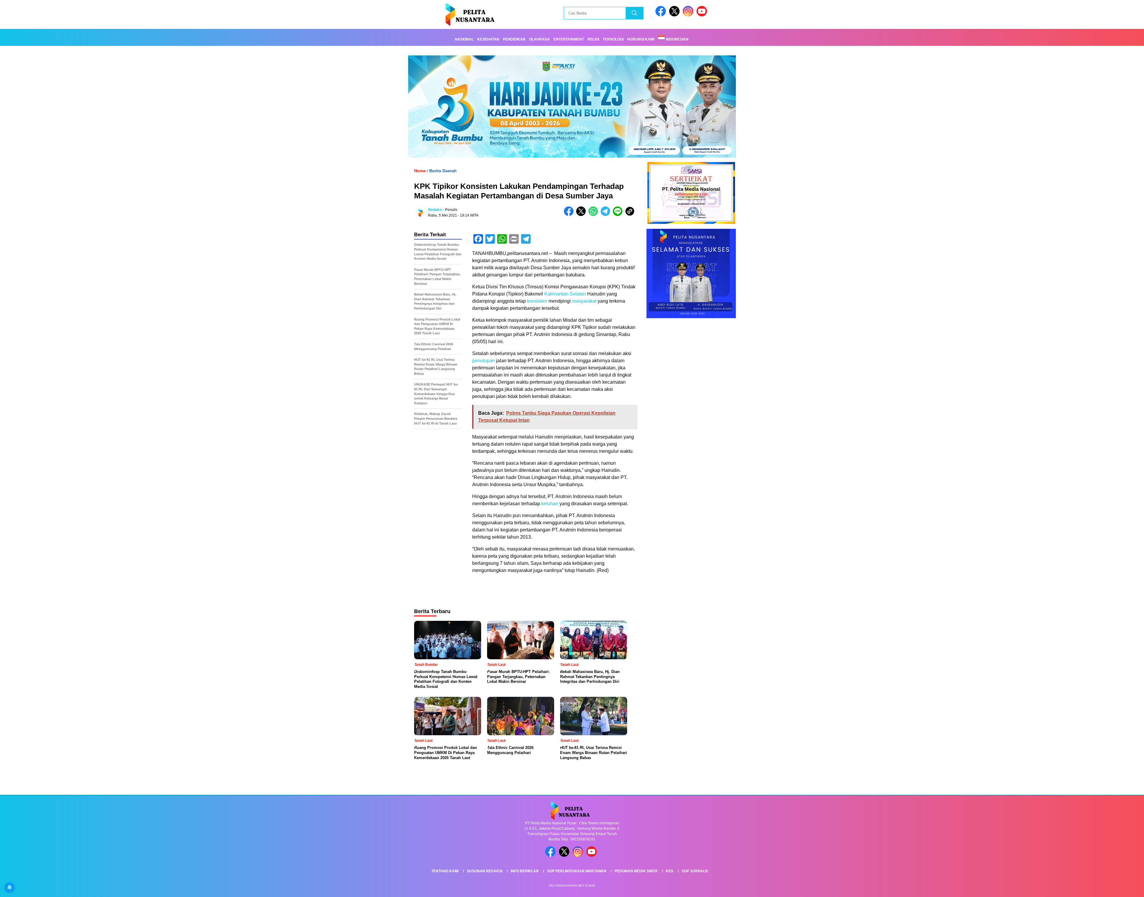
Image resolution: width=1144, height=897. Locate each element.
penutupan (483, 360)
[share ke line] (619, 214)
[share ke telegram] (607, 214)
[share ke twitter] (582, 214)
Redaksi (435, 210)
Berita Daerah (443, 170)
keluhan (549, 503)
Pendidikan (514, 39)
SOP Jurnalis (695, 871)
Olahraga (539, 39)
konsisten (537, 301)
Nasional (464, 39)
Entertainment (569, 39)
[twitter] (675, 15)
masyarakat (584, 301)
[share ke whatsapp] (594, 214)
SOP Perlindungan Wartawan (576, 871)
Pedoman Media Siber (636, 871)
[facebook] (661, 15)
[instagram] (689, 15)
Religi (593, 39)
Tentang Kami (444, 871)
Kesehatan (488, 39)
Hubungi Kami (640, 39)
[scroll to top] (1104, 888)
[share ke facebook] (570, 214)
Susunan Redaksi (484, 871)
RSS (669, 871)
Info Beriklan (525, 871)
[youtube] (703, 15)
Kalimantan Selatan (565, 293)
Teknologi (613, 39)
